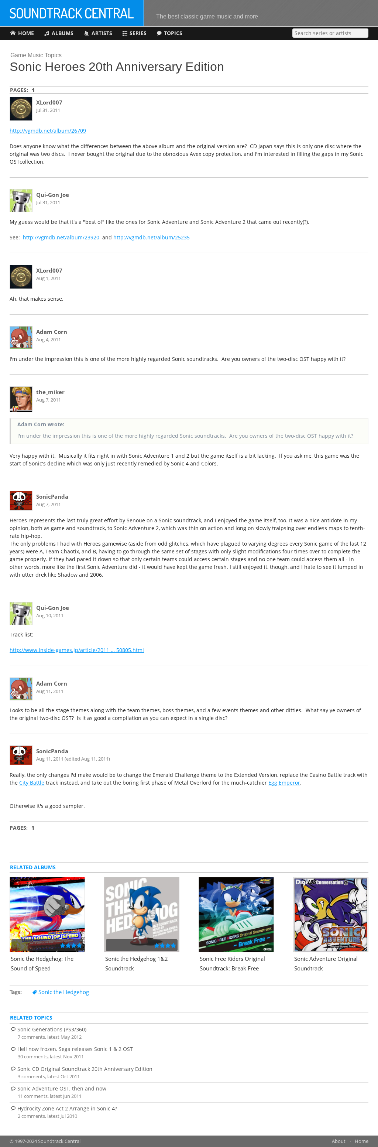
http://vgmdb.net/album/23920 (61, 237)
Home (361, 1141)
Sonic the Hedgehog (63, 992)
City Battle (31, 782)
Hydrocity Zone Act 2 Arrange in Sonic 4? (67, 1108)
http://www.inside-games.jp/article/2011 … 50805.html (77, 649)
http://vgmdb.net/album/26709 (48, 130)
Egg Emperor (284, 782)
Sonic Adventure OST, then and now (61, 1088)
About (339, 1141)
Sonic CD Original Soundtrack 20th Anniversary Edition (84, 1068)
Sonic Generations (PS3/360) (51, 1029)
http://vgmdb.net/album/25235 (151, 237)
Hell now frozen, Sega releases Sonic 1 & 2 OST (75, 1048)
